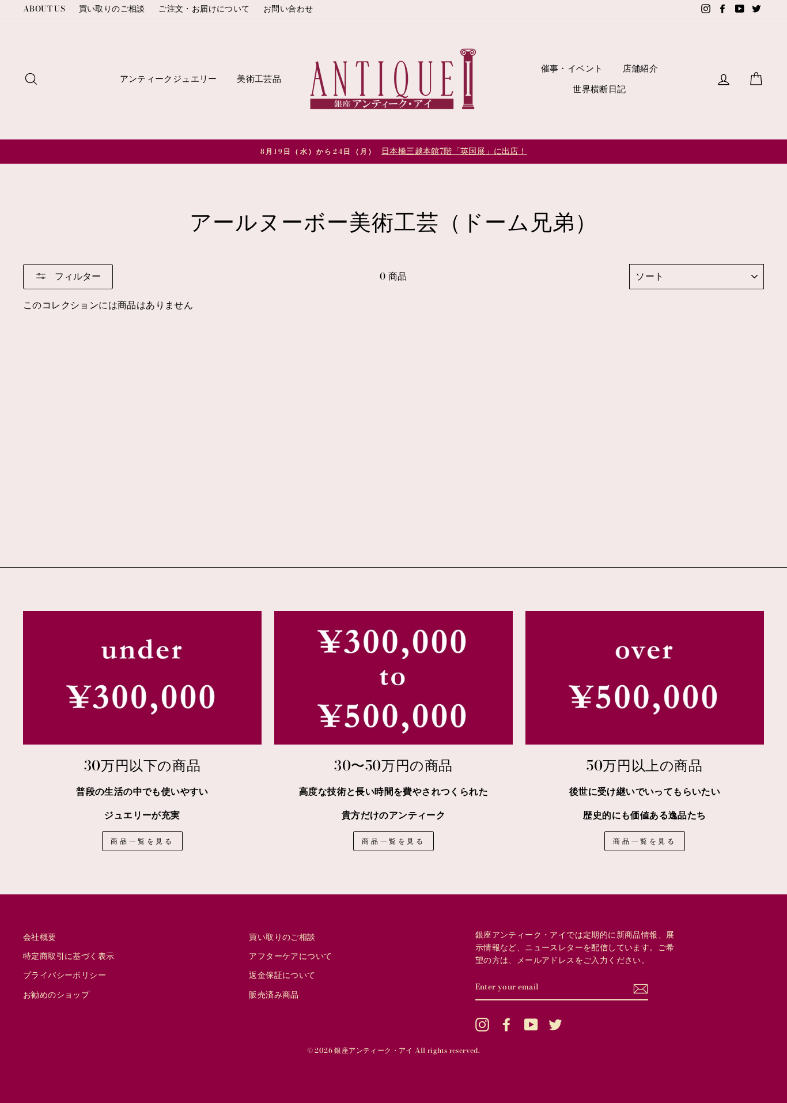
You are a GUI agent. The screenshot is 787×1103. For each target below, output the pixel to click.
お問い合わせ (288, 8)
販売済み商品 (273, 994)
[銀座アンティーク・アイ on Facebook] (506, 1025)
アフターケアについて (290, 956)
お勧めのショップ (56, 994)
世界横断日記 (599, 89)
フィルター (76, 276)
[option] (393, 151)
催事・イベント (572, 68)
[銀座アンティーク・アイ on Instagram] (482, 1025)
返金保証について (282, 975)
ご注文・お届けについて (203, 8)
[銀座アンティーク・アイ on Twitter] (555, 1025)
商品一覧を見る (142, 841)
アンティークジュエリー (168, 78)
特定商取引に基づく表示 (68, 956)
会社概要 (39, 937)
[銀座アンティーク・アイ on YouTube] (531, 1025)
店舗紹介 (641, 68)
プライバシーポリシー (64, 975)
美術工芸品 (259, 78)
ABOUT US (44, 8)
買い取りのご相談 (112, 8)
